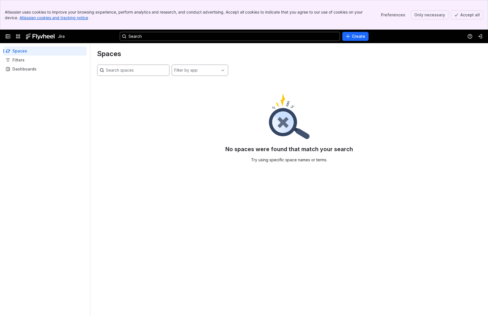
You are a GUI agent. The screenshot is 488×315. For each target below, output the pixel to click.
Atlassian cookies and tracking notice (53, 17)
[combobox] (174, 70)
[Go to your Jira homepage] (40, 36)
